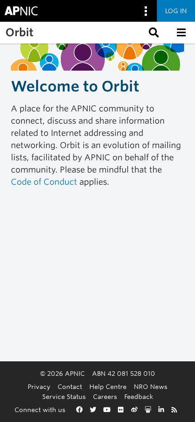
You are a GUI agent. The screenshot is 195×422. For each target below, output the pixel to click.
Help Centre (108, 386)
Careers (105, 396)
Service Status (64, 396)
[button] (153, 32)
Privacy (39, 386)
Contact (70, 386)
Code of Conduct (44, 182)
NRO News (150, 386)
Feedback (138, 396)
